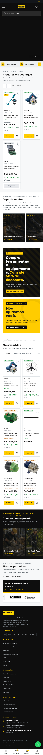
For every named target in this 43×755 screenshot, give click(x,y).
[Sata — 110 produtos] (25, 597)
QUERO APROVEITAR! (15, 291)
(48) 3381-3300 (4, 1)
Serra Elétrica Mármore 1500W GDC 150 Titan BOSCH (31, 116)
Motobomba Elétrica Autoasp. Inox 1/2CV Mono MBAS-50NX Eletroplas (30, 484)
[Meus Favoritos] (36, 7)
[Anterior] (31, 56)
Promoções (6, 661)
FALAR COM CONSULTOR (16, 327)
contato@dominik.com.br (9, 1)
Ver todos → (17, 85)
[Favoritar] (17, 93)
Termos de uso (8, 712)
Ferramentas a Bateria (10, 647)
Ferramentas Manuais (10, 643)
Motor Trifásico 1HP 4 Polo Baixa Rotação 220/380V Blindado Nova (11, 435)
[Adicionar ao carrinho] (17, 136)
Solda (5, 658)
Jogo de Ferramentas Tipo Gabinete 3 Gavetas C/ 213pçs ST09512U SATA (11, 167)
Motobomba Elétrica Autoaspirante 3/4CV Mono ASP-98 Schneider (11, 484)
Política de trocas (9, 704)
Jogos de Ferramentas (10, 654)
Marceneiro (7, 681)
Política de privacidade (10, 708)
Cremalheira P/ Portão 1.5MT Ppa (31, 434)
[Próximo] (39, 56)
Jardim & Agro (7, 688)
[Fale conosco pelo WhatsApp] (38, 744)
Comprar (9, 136)
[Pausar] (35, 56)
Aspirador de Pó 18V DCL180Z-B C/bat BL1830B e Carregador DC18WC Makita (11, 116)
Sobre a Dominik (8, 701)
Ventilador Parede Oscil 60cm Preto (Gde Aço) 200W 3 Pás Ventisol (30, 385)
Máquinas (6, 650)
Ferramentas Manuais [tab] (23, 354)
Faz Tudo (6, 692)
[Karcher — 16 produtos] (11, 597)
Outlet (5, 665)
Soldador (6, 677)
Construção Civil (8, 685)
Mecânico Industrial (9, 674)
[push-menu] (3, 7)
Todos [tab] (7, 354)
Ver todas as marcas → (13, 577)
